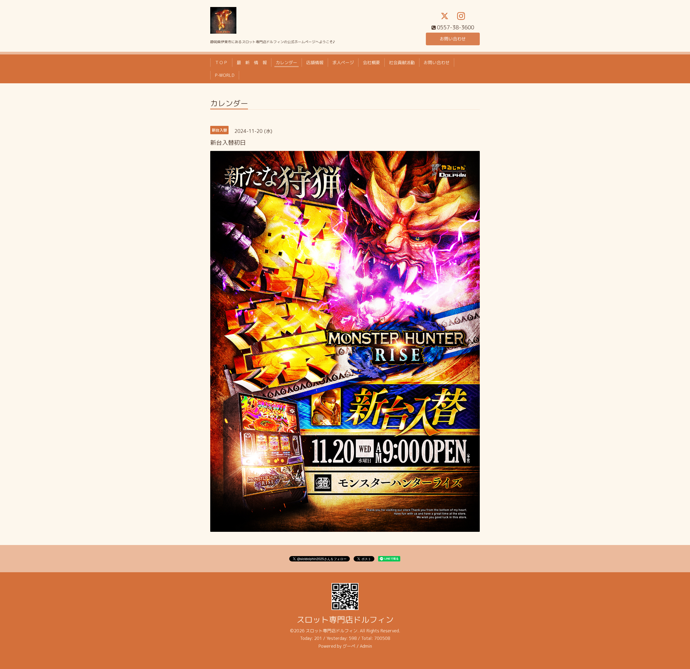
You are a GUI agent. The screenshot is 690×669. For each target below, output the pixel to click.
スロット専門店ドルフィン (345, 619)
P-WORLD (224, 75)
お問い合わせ (453, 39)
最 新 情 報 (252, 62)
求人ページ (343, 62)
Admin (366, 646)
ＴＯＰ (221, 62)
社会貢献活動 (402, 62)
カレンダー (286, 62)
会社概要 (371, 62)
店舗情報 (314, 62)
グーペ (349, 646)
